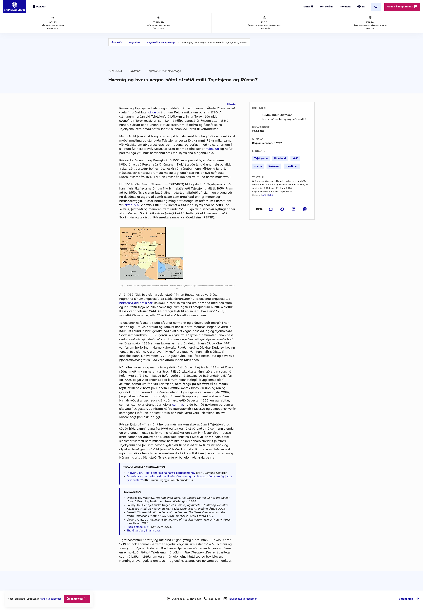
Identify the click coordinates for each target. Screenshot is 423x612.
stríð (295, 158)
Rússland (280, 158)
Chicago (256, 195)
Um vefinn (326, 6)
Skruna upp (406, 598)
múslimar (292, 166)
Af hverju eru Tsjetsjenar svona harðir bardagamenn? (161, 473)
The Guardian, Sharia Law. (144, 530)
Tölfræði (307, 6)
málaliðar (212, 149)
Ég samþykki (75, 598)
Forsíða (118, 42)
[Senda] (271, 209)
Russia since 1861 (138, 527)
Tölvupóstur (243, 598)
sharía (258, 166)
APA (264, 195)
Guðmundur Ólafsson (277, 115)
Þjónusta (345, 6)
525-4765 (215, 598)
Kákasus (154, 112)
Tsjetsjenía (261, 158)
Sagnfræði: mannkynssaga (161, 42)
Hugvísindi (134, 42)
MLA (270, 195)
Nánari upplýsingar (50, 598)
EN (363, 6)
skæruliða (132, 205)
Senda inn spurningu (400, 6)
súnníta (177, 404)
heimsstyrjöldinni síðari (136, 303)
